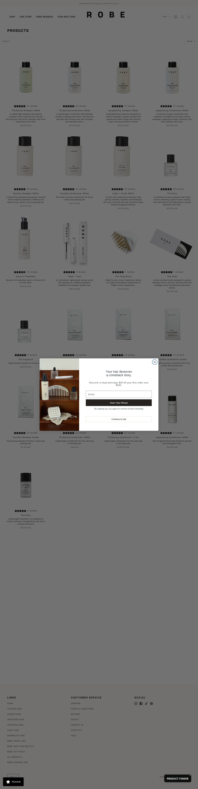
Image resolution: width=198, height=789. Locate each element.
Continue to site (118, 419)
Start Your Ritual (119, 402)
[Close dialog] (154, 362)
